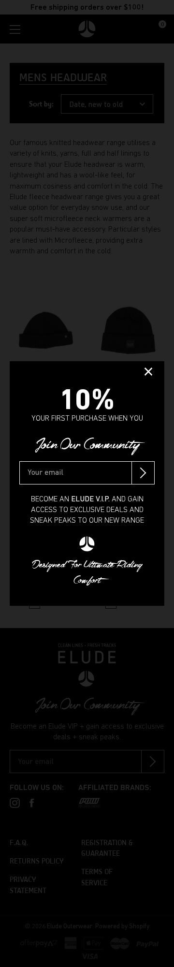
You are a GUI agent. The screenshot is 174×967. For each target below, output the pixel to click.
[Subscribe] (143, 472)
